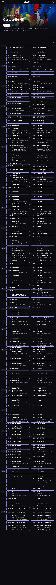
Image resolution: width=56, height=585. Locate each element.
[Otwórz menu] (3, 2)
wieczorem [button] (44, 38)
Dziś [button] (32, 38)
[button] (53, 42)
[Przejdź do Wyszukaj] (53, 2)
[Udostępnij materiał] (16, 25)
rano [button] (39, 38)
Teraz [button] (35, 38)
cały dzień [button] (50, 38)
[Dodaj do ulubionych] (12, 25)
